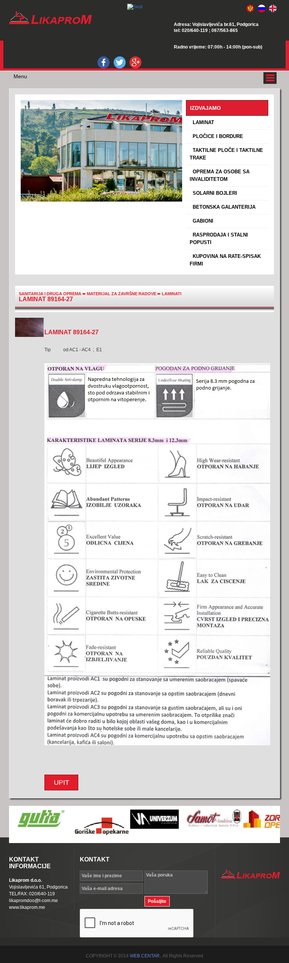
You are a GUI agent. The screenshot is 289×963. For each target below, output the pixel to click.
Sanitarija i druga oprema (50, 293)
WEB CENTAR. (145, 955)
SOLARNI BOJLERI (213, 193)
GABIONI (201, 221)
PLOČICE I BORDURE (216, 136)
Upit (61, 782)
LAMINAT (202, 122)
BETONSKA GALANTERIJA (223, 207)
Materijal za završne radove (122, 293)
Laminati (171, 293)
